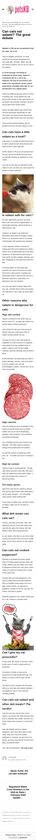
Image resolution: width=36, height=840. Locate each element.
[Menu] (3, 9)
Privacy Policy (11, 835)
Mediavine (23, 838)
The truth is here (27, 748)
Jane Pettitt (13, 757)
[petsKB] (17, 9)
